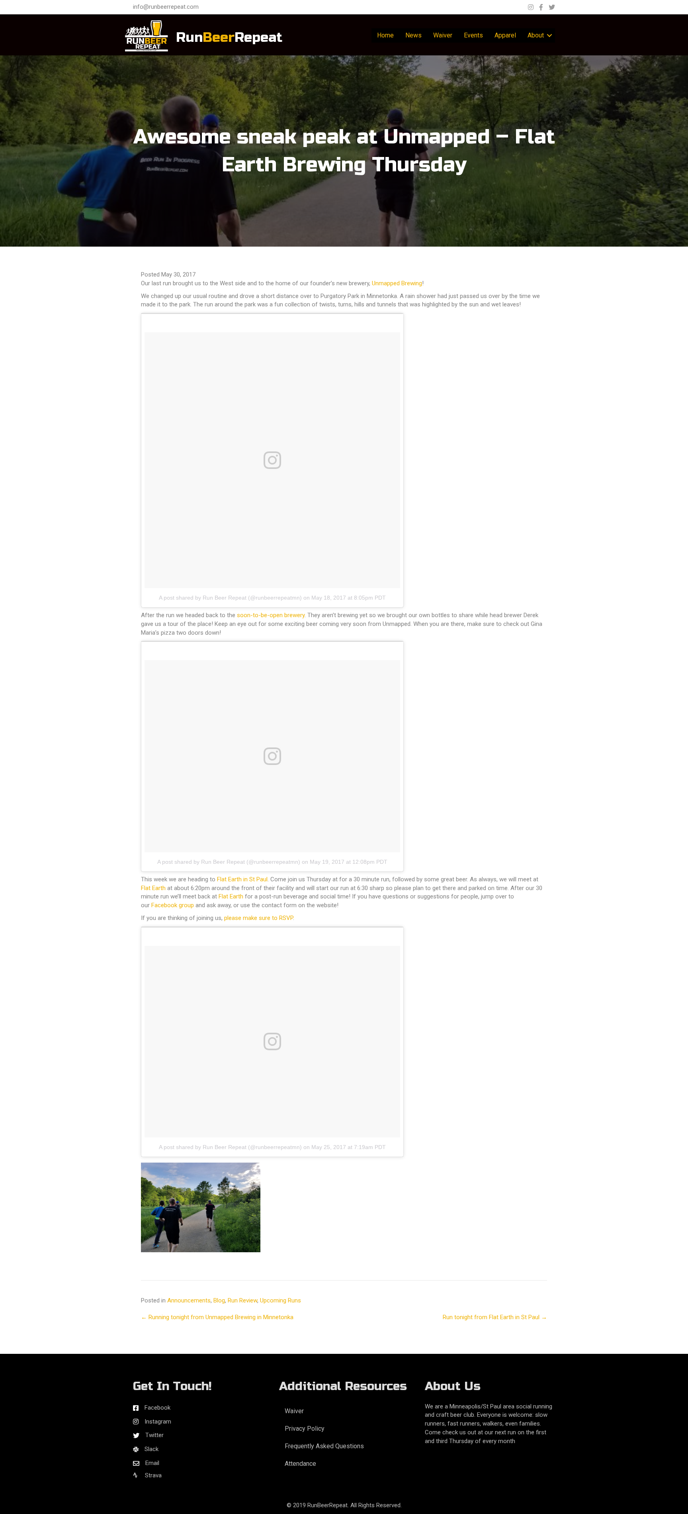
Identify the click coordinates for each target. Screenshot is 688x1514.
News (413, 35)
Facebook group (172, 905)
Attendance (300, 1463)
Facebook (157, 1407)
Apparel (505, 35)
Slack (151, 1449)
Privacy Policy (304, 1428)
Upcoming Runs (280, 1300)
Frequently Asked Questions (324, 1446)
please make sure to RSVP (258, 918)
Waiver (442, 35)
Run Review (242, 1300)
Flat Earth (153, 888)
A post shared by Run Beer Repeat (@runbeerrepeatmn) (230, 597)
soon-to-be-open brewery (271, 615)
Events (473, 35)
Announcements (189, 1300)
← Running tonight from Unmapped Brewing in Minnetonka (217, 1317)
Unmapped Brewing (397, 283)
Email (152, 1463)
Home (385, 35)
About (536, 35)
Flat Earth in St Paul (242, 879)
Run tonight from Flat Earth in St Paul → (495, 1317)
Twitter (154, 1435)
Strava (152, 1475)
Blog (219, 1300)
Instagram (158, 1421)
